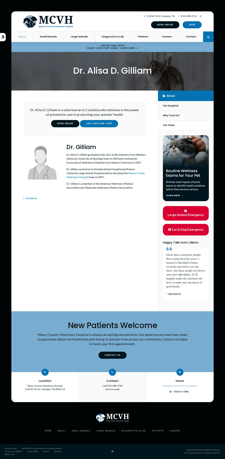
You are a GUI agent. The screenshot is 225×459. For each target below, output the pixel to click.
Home (48, 430)
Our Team (169, 125)
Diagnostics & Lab (113, 36)
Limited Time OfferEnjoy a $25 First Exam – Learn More (111, 46)
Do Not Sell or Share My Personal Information (41, 448)
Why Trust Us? (171, 115)
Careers (167, 36)
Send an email (112, 389)
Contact (191, 36)
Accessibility (32, 451)
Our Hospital (170, 105)
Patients (143, 36)
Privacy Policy (11, 448)
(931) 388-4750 (189, 16)
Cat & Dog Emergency (188, 229)
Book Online (165, 24)
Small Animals (48, 36)
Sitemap (57, 451)
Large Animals (79, 36)
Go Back (31, 198)
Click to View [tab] (181, 391)
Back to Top (9, 454)
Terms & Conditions (13, 451)
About (22, 36)
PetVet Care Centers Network (207, 453)
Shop (192, 24)
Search (46, 451)
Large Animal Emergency (186, 215)
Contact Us (112, 355)
